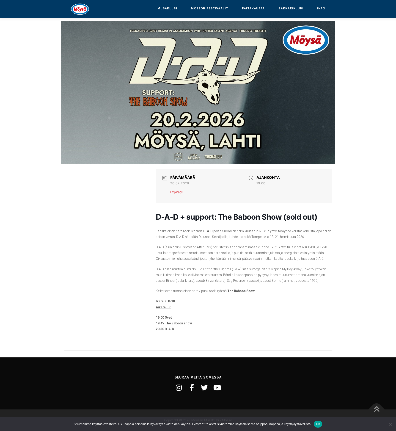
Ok (318, 424)
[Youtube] (217, 387)
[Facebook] (191, 387)
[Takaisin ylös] (376, 409)
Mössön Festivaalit (209, 8)
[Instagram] (178, 387)
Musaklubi (167, 8)
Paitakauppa (253, 8)
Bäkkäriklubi (290, 8)
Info (321, 8)
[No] (390, 424)
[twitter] (204, 387)
